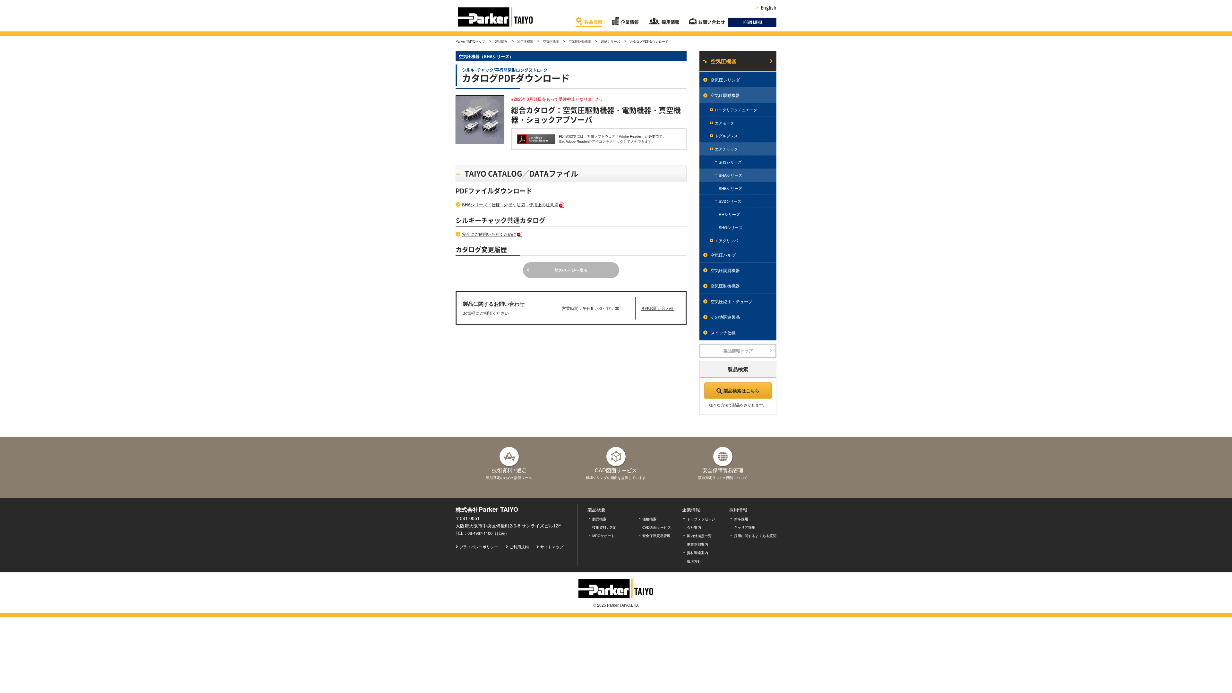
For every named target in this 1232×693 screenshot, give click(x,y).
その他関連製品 (725, 317)
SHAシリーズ (610, 41)
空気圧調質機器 (725, 270)
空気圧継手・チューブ (731, 301)
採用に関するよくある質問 (755, 535)
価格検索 (649, 518)
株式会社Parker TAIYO (496, 17)
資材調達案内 (697, 552)
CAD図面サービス (656, 527)
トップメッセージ (701, 518)
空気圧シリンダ (725, 80)
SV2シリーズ (730, 201)
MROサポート (603, 535)
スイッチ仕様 (723, 332)
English (768, 7)
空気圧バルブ (723, 255)
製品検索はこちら (741, 390)
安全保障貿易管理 (656, 535)
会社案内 (694, 527)
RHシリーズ (729, 214)
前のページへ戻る (571, 270)
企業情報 (630, 22)
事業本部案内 (697, 544)
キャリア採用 (744, 527)
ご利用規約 (519, 546)
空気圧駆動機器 (580, 41)
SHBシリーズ (730, 188)
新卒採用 (741, 518)
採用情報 (671, 22)
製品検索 (599, 518)
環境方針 (694, 561)
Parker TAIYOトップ (470, 41)
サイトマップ (551, 546)
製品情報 (593, 22)
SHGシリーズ (730, 227)
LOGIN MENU (752, 22)
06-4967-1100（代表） (488, 533)
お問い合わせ (711, 22)
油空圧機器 (525, 41)
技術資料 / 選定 (604, 527)
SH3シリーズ (730, 162)
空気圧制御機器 (725, 286)
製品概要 (596, 509)
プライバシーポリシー (478, 546)
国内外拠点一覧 (699, 535)
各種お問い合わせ (657, 308)
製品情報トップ (738, 350)
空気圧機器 (551, 41)
